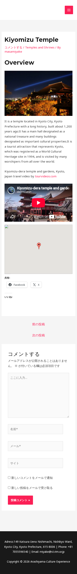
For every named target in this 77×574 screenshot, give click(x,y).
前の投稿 (38, 324)
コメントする (13, 47)
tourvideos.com (45, 176)
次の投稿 (38, 335)
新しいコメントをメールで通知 (32, 478)
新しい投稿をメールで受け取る (32, 488)
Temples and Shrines (39, 47)
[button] (38, 246)
